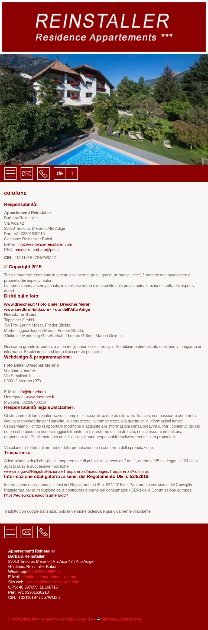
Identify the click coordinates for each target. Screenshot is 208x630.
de (60, 173)
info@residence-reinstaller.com (45, 244)
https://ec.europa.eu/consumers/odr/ (36, 495)
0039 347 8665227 (44, 571)
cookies (86, 619)
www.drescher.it (40, 397)
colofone (51, 619)
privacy (68, 619)
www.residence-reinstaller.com (52, 582)
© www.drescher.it (24, 619)
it (71, 173)
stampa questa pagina (121, 619)
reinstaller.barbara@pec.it (37, 249)
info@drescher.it (32, 391)
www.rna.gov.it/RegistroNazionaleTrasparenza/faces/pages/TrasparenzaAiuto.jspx (76, 471)
